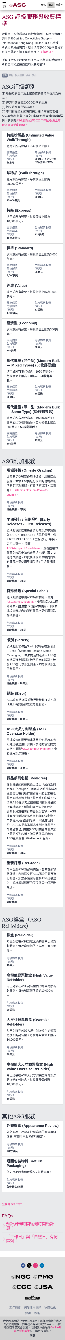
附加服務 (19, 75)
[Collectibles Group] (32, 1297)
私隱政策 (50, 1307)
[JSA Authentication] (43, 1287)
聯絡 (37, 1313)
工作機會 (15, 1307)
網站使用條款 (32, 1307)
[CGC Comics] (22, 1287)
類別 (11, 75)
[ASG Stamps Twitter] (29, 1266)
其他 (34, 75)
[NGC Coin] (21, 1276)
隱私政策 (24, 1330)
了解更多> (46, 51)
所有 (5, 75)
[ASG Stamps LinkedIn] (42, 1266)
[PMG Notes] (43, 1276)
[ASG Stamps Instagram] (35, 1266)
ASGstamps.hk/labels (20, 601)
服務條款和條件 (12, 1204)
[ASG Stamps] (19, 5)
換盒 (28, 75)
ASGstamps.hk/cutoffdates (23, 548)
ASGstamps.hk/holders (36, 748)
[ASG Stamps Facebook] (23, 1266)
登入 (43, 5)
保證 (28, 1313)
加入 (50, 5)
